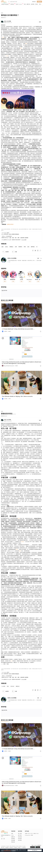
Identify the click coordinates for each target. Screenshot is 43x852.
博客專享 (37, 4)
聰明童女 (11, 246)
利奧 (5, 279)
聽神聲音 (33, 246)
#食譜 (34, 833)
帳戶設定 (20, 835)
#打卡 (31, 833)
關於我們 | (3, 847)
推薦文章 (28, 4)
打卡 (7, 237)
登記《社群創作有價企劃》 (14, 234)
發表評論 (4, 290)
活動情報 (26, 237)
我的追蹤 (20, 838)
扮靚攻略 (22, 237)
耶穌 (3, 37)
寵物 (18, 237)
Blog (20, 846)
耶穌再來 (20, 246)
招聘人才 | (20, 847)
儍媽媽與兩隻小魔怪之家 (13, 279)
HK (11, 846)
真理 (16, 246)
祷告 (20, 551)
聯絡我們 (24, 847)
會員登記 (34, 1)
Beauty (14, 846)
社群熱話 (12, 4)
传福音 (22, 541)
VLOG (12, 835)
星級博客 (32, 4)
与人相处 (3, 686)
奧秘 (28, 246)
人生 (11, 660)
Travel (8, 846)
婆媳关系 (17, 686)
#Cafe (37, 833)
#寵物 (26, 833)
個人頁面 (20, 833)
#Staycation (27, 835)
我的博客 (20, 840)
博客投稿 (13, 842)
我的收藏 (20, 837)
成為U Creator (19, 4)
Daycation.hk (30, 279)
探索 (25, 4)
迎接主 (6, 246)
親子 (16, 237)
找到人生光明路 (7, 21)
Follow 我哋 (23, 239)
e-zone (24, 846)
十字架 (6, 56)
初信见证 (12, 686)
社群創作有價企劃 (4, 4)
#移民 (32, 835)
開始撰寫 (39, 1)
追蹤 (40, 21)
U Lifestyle (3, 846)
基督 (2, 246)
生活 (2, 13)
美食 (13, 237)
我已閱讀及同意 (34, 850)
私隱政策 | (16, 847)
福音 (26, 43)
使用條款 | (12, 847)
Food (17, 846)
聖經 (21, 48)
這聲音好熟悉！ (10, 224)
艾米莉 (21, 279)
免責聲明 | (7, 847)
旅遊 (10, 237)
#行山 (29, 833)
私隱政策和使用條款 (7, 850)
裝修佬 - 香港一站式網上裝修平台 (38, 279)
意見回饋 (13, 840)
